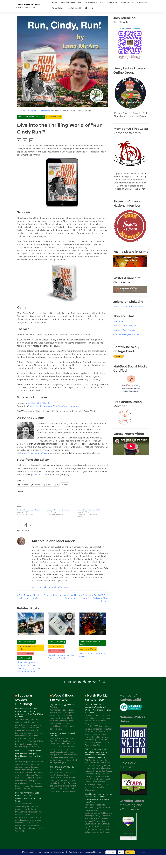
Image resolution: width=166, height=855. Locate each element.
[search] (86, 8)
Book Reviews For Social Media (37, 111)
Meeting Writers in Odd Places (28, 510)
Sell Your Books (24, 658)
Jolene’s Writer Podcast (124, 330)
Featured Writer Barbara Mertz (88, 510)
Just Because (119, 321)
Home (19, 111)
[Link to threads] (94, 682)
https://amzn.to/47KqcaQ (38, 403)
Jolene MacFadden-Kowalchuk (128, 306)
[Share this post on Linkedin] (31, 140)
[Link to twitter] (74, 682)
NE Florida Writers (53, 117)
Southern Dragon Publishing (23, 700)
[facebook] (19, 140)
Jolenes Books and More (28, 4)
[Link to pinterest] (84, 682)
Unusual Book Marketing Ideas (58, 510)
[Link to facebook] (64, 682)
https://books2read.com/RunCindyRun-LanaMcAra (54, 406)
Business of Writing (57, 642)
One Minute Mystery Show (126, 334)
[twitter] (25, 140)
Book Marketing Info (26, 642)
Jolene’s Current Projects (125, 325)
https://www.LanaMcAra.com (35, 453)
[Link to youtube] (89, 682)
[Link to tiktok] (104, 682)
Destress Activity (56, 646)
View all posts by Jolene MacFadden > (50, 587)
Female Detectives (25, 653)
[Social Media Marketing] (131, 392)
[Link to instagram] (69, 682)
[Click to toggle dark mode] (92, 8)
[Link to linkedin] (79, 682)
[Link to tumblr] (99, 682)
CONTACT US (39, 474)
